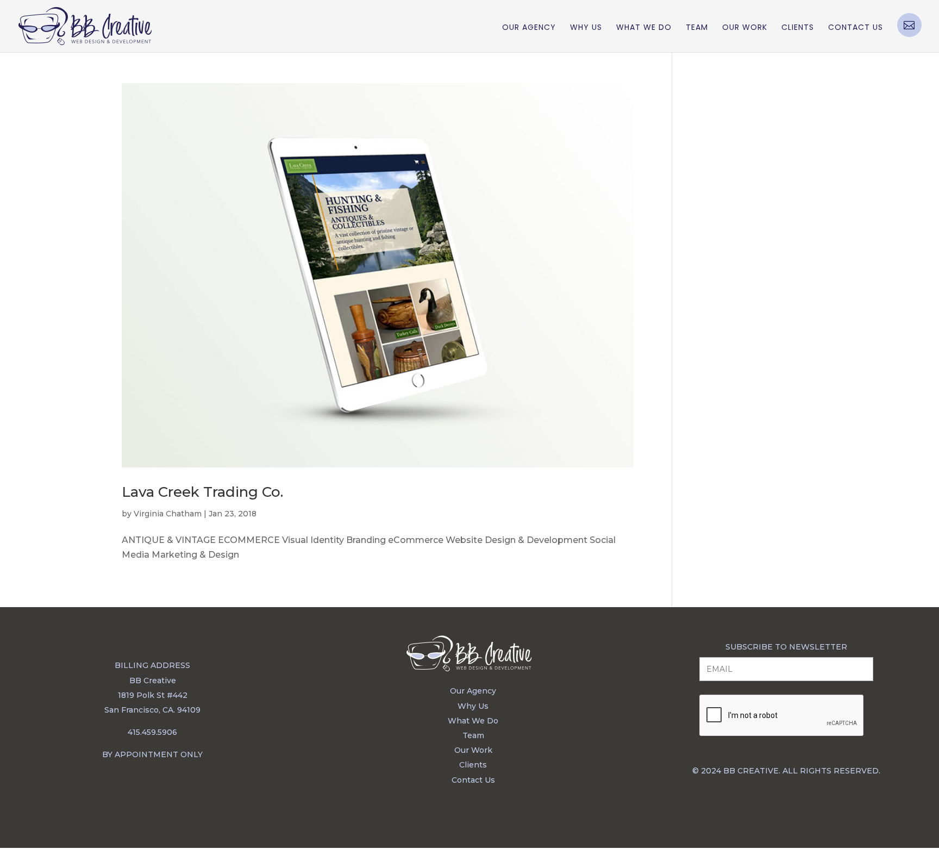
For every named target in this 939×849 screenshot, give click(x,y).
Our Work (744, 28)
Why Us (586, 28)
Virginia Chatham (168, 514)
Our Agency (529, 28)
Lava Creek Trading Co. (202, 492)
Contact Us (855, 28)
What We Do (644, 28)
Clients (797, 28)
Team (697, 28)
